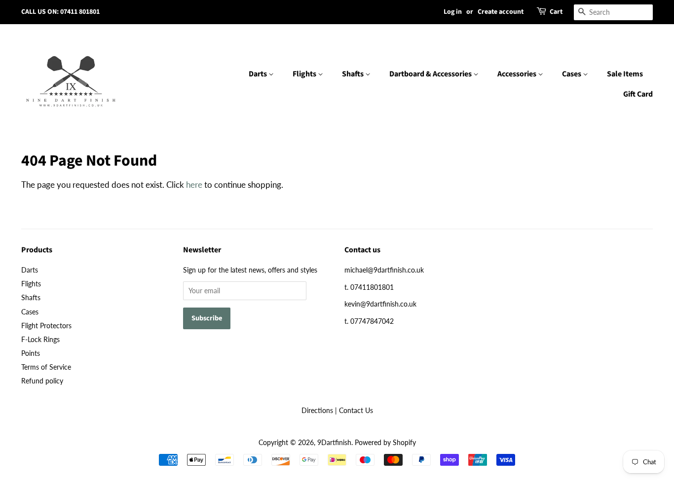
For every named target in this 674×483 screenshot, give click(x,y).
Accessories (517, 74)
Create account (501, 12)
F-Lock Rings (40, 339)
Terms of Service (46, 367)
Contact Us (356, 410)
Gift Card (638, 94)
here (194, 184)
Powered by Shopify (385, 442)
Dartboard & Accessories (431, 74)
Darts (258, 74)
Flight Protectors (46, 325)
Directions (317, 410)
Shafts (353, 74)
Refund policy (42, 381)
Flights (305, 74)
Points (30, 353)
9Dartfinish (334, 442)
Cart (556, 12)
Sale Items (625, 74)
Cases (572, 74)
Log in (453, 12)
